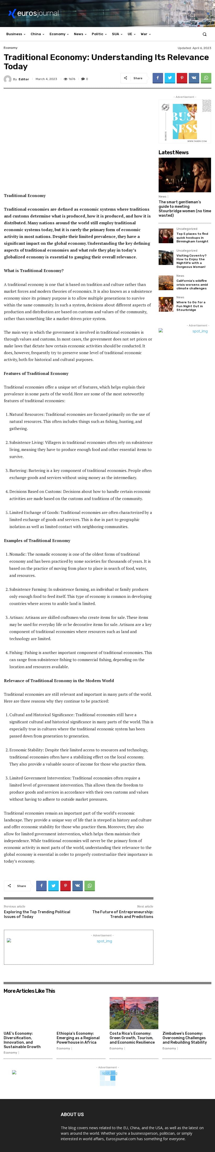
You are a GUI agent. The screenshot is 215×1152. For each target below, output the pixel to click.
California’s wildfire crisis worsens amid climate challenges (192, 284)
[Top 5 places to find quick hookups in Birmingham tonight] (166, 236)
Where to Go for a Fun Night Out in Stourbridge (190, 306)
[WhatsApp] (206, 78)
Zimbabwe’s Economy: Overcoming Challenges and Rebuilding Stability (185, 1038)
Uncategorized (186, 229)
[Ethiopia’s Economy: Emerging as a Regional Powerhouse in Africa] (81, 1013)
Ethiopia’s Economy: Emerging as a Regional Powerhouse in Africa (78, 1038)
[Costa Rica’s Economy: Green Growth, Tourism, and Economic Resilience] (134, 1013)
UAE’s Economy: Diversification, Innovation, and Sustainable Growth (22, 1040)
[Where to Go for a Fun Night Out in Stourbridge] (166, 304)
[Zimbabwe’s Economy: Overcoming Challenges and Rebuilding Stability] (187, 1013)
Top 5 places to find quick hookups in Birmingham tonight (192, 237)
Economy (11, 47)
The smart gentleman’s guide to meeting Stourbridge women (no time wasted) (185, 208)
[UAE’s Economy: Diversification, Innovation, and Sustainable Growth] (28, 1013)
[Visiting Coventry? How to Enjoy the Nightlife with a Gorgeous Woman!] (166, 257)
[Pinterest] (182, 78)
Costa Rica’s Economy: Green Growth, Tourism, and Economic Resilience (132, 1038)
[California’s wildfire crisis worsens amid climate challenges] (166, 282)
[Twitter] (170, 78)
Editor (24, 79)
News (162, 196)
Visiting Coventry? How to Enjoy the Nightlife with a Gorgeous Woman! (191, 261)
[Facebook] (158, 78)
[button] (204, 34)
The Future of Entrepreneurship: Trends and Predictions (122, 914)
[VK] (194, 78)
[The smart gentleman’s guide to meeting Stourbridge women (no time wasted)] (185, 175)
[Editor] (8, 79)
